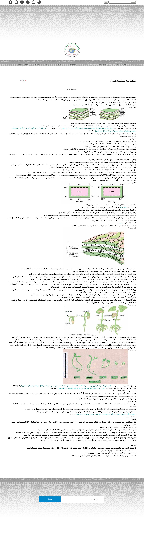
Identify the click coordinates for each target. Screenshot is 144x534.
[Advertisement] (72, 23)
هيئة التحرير (72, 515)
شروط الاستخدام (52, 515)
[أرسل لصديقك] (21, 81)
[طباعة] (23, 81)
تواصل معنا (63, 515)
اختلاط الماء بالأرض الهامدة (123, 81)
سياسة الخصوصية (91, 515)
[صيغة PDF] (25, 81)
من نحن (81, 515)
